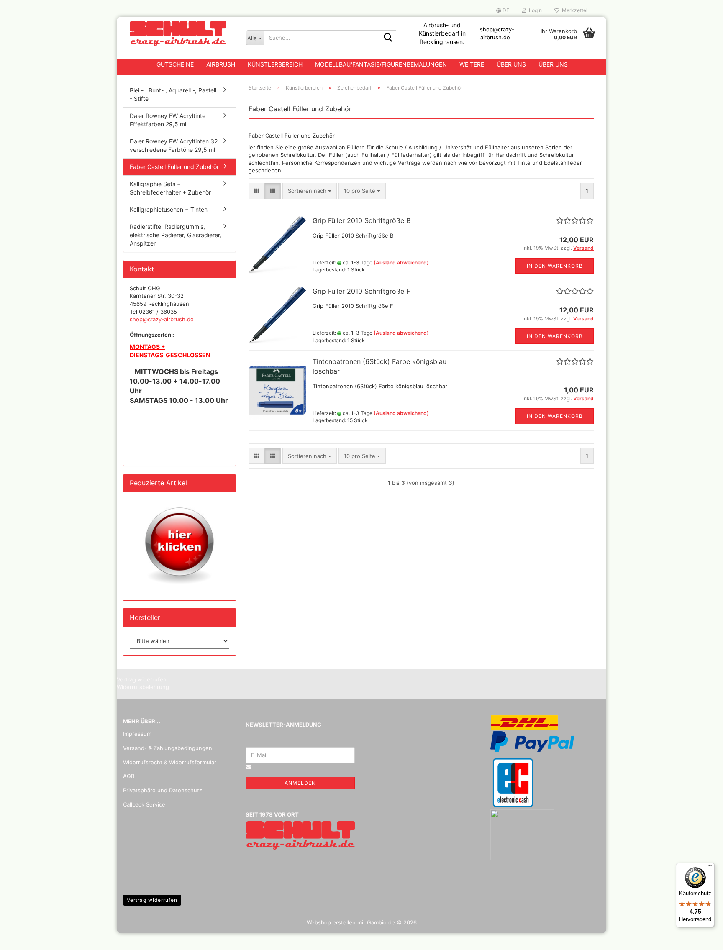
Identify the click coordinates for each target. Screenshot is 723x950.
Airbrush (220, 64)
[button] (502, 10)
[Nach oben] (700, 937)
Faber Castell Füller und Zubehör (174, 166)
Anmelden (300, 783)
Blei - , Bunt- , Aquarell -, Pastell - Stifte (173, 94)
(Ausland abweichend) (401, 262)
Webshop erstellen (331, 922)
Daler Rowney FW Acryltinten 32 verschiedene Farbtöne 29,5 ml (174, 145)
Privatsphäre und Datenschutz (162, 790)
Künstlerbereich (275, 64)
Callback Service (144, 804)
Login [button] (534, 10)
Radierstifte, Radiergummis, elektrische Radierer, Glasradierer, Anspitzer (175, 235)
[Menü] (710, 868)
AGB (128, 776)
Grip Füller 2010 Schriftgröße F (361, 291)
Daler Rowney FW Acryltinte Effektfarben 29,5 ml (167, 120)
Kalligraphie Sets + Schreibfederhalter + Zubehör (170, 188)
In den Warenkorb (555, 266)
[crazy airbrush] (178, 33)
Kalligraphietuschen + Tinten (169, 209)
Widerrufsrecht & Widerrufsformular (169, 762)
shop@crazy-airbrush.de (162, 319)
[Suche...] (388, 38)
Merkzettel (573, 10)
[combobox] (309, 191)
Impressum (137, 733)
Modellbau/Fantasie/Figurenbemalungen (381, 64)
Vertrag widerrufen (152, 900)
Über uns (511, 64)
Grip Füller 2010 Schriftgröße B (361, 220)
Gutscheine (175, 64)
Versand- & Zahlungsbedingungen (167, 748)
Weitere (471, 64)
